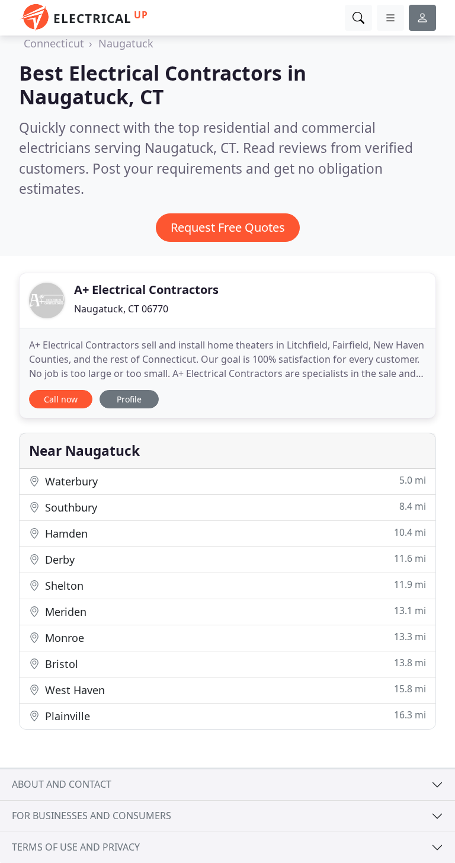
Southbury (234, 507)
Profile (129, 399)
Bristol (234, 663)
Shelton (234, 585)
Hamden (234, 533)
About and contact (61, 784)
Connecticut (54, 43)
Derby (234, 559)
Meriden (234, 611)
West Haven (234, 689)
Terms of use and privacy (76, 847)
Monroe (234, 637)
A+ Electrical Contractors (146, 290)
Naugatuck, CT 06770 (121, 308)
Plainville (234, 715)
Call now (61, 399)
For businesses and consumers (91, 815)
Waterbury (234, 481)
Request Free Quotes (228, 227)
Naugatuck (125, 43)
